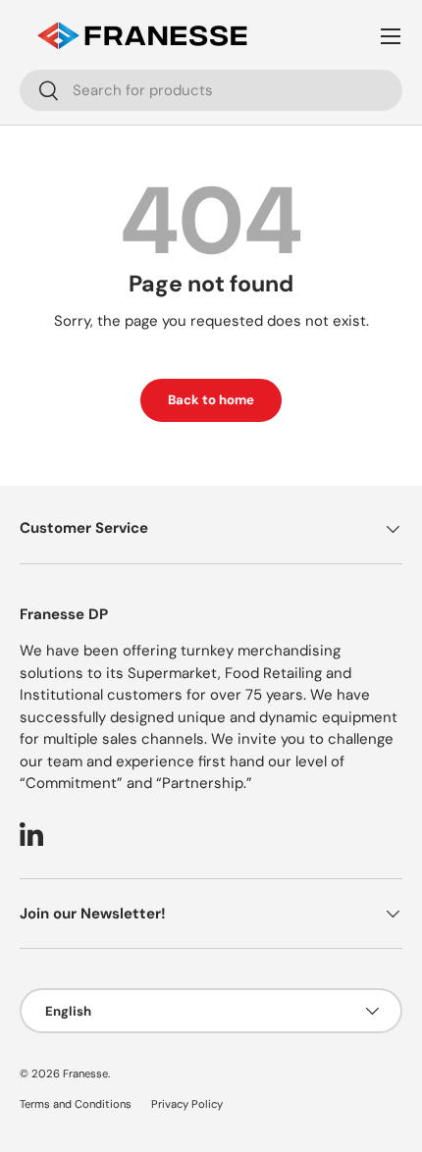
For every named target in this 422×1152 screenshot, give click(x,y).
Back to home (211, 400)
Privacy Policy (187, 1104)
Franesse (85, 1073)
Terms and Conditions (76, 1104)
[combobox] (211, 90)
